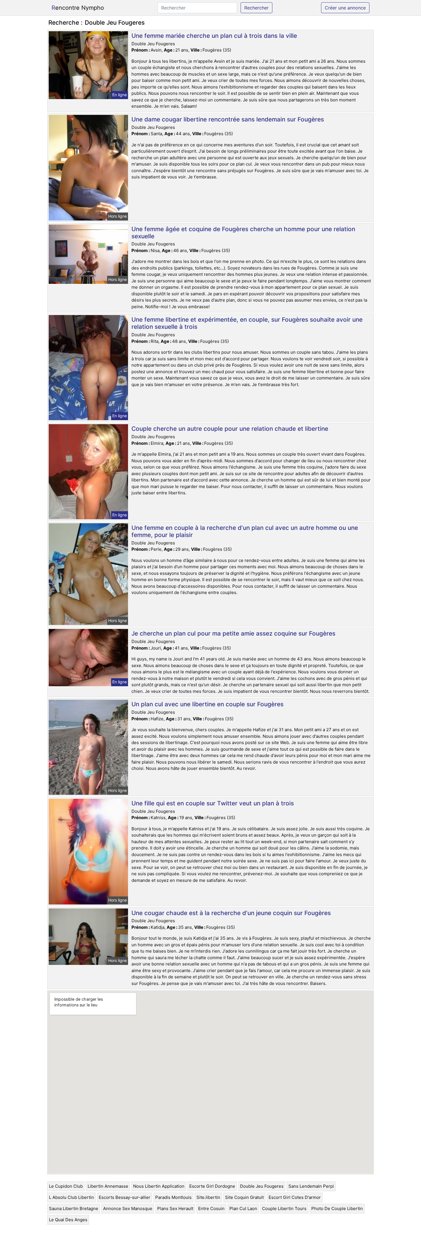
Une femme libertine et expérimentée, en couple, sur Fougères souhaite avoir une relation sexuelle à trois (247, 323)
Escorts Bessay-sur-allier (124, 1197)
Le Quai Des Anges (68, 1219)
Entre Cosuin (211, 1208)
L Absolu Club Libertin (71, 1197)
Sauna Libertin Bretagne (73, 1208)
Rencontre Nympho (78, 7)
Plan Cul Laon (243, 1208)
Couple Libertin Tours (284, 1208)
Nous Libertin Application (158, 1186)
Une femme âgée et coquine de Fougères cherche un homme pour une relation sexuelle (243, 232)
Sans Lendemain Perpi (311, 1186)
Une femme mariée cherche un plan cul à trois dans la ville (214, 35)
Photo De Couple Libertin (337, 1208)
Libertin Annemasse (108, 1186)
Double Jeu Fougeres (262, 1186)
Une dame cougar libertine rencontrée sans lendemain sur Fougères (227, 119)
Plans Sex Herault (175, 1208)
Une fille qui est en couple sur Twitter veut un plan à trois (212, 803)
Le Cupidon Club (66, 1186)
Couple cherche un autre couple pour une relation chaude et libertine (229, 428)
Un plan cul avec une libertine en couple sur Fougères (207, 704)
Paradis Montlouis (173, 1197)
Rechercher (256, 8)
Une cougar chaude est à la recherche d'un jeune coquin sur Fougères (231, 912)
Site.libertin (208, 1197)
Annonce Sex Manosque (127, 1208)
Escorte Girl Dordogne (212, 1186)
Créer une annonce (345, 8)
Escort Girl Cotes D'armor (295, 1197)
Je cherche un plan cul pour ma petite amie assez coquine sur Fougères (233, 633)
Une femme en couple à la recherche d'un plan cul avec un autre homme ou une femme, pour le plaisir (244, 531)
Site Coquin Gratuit (244, 1197)
